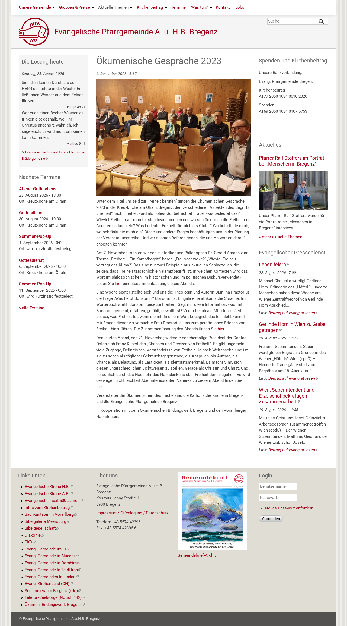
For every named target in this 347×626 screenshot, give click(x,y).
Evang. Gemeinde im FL (47, 549)
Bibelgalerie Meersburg (47, 521)
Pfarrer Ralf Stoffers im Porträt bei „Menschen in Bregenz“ (291, 161)
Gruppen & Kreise (74, 7)
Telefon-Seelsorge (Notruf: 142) (55, 597)
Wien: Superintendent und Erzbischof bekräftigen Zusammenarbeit (286, 395)
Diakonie (34, 535)
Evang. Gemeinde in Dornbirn (52, 563)
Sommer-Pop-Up (35, 236)
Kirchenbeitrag (150, 7)
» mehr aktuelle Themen (280, 236)
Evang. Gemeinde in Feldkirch (53, 569)
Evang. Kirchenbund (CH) (49, 583)
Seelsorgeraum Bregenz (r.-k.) (53, 590)
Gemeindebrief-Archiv (197, 555)
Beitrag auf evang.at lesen (293, 312)
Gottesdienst (31, 212)
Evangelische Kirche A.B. (49, 493)
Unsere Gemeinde (35, 7)
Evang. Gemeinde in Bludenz (52, 555)
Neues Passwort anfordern (289, 508)
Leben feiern (274, 264)
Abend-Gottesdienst (38, 188)
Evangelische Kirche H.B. (49, 486)
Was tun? (199, 7)
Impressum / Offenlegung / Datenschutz (132, 513)
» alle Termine (31, 308)
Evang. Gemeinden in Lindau (52, 576)
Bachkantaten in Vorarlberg (51, 514)
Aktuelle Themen (113, 7)
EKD (30, 542)
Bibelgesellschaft (42, 528)
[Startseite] (36, 32)
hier (119, 283)
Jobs (239, 7)
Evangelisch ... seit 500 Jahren (54, 500)
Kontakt (223, 7)
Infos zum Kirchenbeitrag (49, 507)
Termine (178, 7)
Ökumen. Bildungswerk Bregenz (55, 604)
